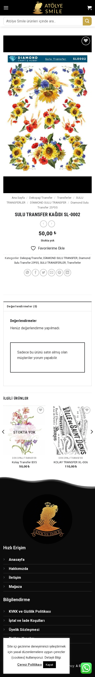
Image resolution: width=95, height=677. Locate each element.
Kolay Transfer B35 (24, 462)
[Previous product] (51, 223)
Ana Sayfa (18, 197)
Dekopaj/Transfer (41, 197)
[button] (6, 7)
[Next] (91, 440)
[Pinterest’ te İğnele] (59, 272)
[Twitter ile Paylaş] (43, 272)
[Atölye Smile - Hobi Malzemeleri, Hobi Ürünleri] (47, 8)
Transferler (64, 197)
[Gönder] (87, 21)
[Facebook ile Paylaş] (35, 272)
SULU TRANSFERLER (53, 262)
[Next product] (43, 223)
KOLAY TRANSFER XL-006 (71, 462)
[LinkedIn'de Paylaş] (67, 272)
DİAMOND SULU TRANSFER (48, 202)
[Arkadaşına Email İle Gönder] (51, 272)
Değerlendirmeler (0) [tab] (22, 306)
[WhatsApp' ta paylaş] (27, 272)
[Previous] (3, 440)
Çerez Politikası (29, 665)
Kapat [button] (49, 664)
